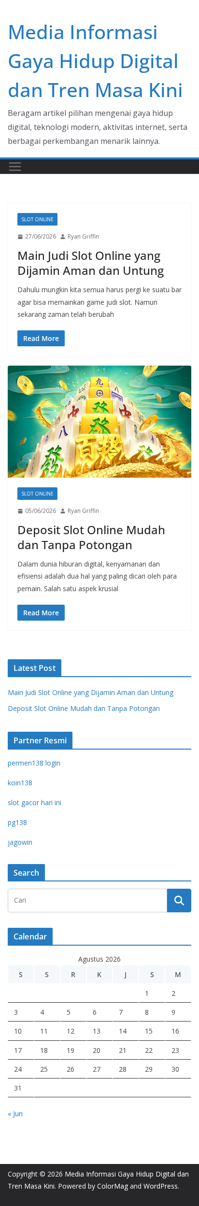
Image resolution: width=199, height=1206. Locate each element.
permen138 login (34, 762)
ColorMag (112, 1186)
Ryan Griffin (83, 236)
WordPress (160, 1186)
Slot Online (37, 219)
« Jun (15, 1113)
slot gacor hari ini (34, 802)
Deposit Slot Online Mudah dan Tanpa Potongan (91, 537)
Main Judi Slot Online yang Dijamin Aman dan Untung (90, 262)
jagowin (20, 842)
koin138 (20, 782)
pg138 (17, 822)
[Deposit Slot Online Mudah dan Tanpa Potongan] (99, 422)
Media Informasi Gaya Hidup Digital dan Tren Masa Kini (95, 60)
